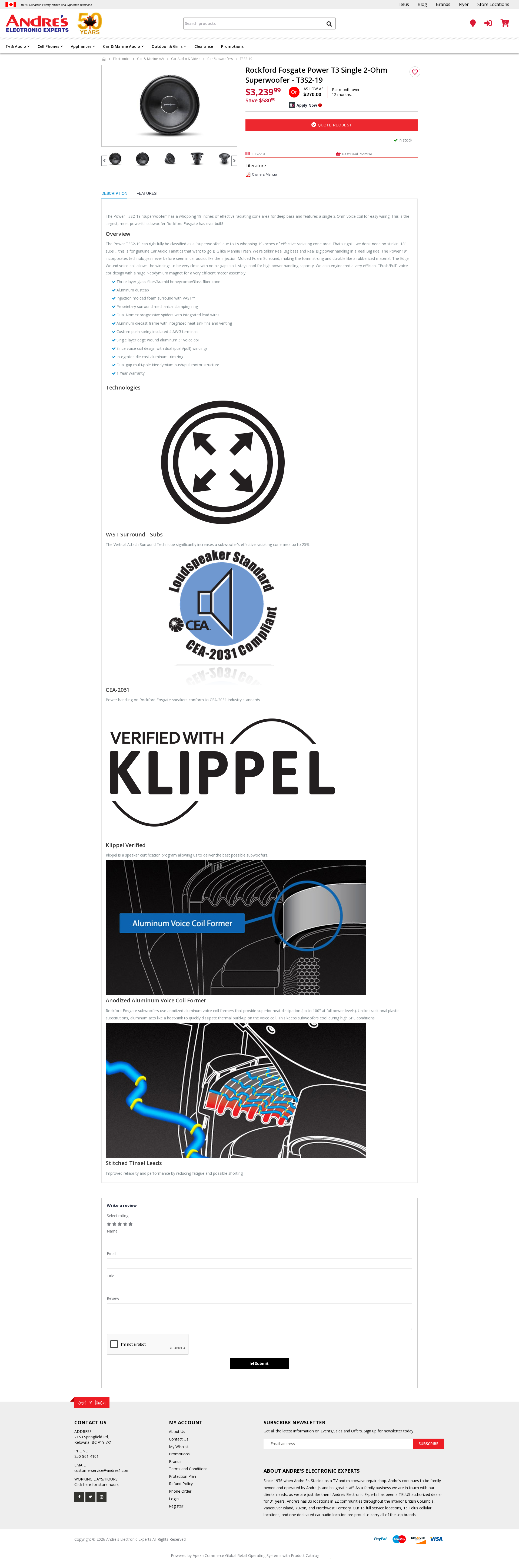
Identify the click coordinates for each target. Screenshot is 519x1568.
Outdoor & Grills (167, 46)
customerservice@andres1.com (101, 1470)
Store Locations (493, 4)
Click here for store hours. (96, 1484)
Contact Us (178, 1439)
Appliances (81, 46)
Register (176, 1506)
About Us (177, 1431)
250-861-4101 (86, 1456)
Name (112, 1231)
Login (174, 1498)
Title (110, 1275)
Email (111, 1253)
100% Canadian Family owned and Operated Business (56, 4)
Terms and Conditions (188, 1468)
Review (113, 1298)
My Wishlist (179, 1446)
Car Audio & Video (186, 58)
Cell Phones (48, 46)
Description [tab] (114, 193)
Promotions (232, 46)
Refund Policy (181, 1483)
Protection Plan (182, 1476)
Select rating (117, 1215)
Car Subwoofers (220, 58)
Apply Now (307, 105)
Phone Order (180, 1491)
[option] (169, 105)
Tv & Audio (15, 46)
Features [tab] (147, 193)
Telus (403, 4)
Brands (443, 4)
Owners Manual (265, 174)
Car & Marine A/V (150, 58)
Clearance (203, 46)
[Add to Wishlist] (415, 71)
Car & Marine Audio (121, 46)
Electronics (121, 58)
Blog (422, 4)
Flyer (464, 4)
